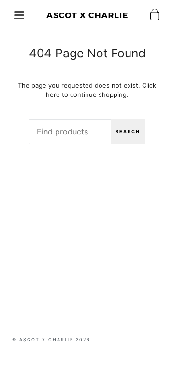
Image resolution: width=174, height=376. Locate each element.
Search (128, 131)
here (53, 94)
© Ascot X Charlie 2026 (51, 339)
